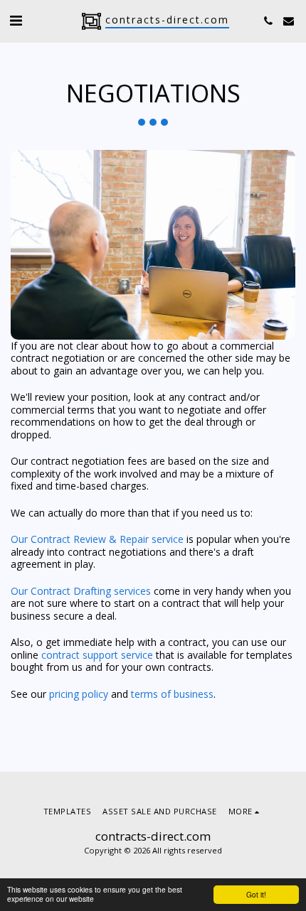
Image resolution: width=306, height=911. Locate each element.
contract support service (98, 655)
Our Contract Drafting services (81, 591)
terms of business (172, 694)
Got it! (256, 894)
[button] (16, 20)
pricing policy (78, 694)
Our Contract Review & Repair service (97, 539)
